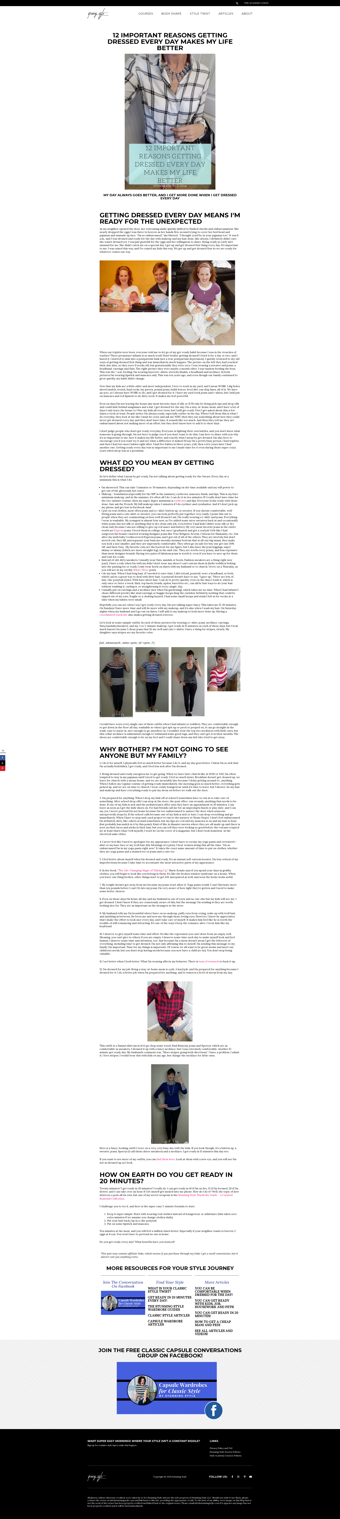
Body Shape (171, 13)
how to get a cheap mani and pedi (213, 1323)
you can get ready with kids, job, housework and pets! (214, 1304)
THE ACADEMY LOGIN (256, 3)
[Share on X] (2, 763)
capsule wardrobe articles (165, 1323)
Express (119, 530)
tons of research (209, 961)
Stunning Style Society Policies (225, 1452)
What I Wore (141, 570)
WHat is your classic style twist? (167, 1290)
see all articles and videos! (214, 1332)
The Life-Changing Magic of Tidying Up (143, 870)
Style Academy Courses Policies (226, 1455)
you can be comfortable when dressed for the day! (214, 1291)
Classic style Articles (169, 1315)
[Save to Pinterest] (2, 768)
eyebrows (180, 500)
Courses (146, 13)
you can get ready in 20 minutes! (216, 1314)
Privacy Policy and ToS (221, 1448)
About (247, 13)
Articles (225, 13)
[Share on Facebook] (2, 757)
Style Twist (200, 13)
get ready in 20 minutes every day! (169, 1299)
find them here (165, 1159)
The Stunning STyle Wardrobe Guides (166, 1308)
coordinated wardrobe (114, 614)
